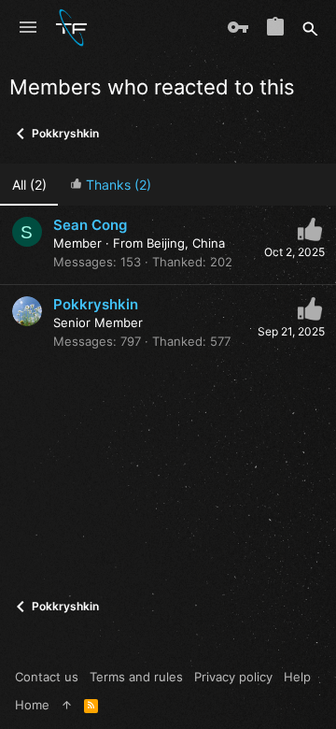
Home (32, 704)
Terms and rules (136, 676)
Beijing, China (186, 243)
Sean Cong (90, 225)
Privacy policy (233, 676)
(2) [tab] (29, 185)
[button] (28, 28)
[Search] (310, 28)
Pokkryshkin (95, 304)
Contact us (46, 676)
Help (297, 676)
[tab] (110, 185)
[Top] (66, 705)
